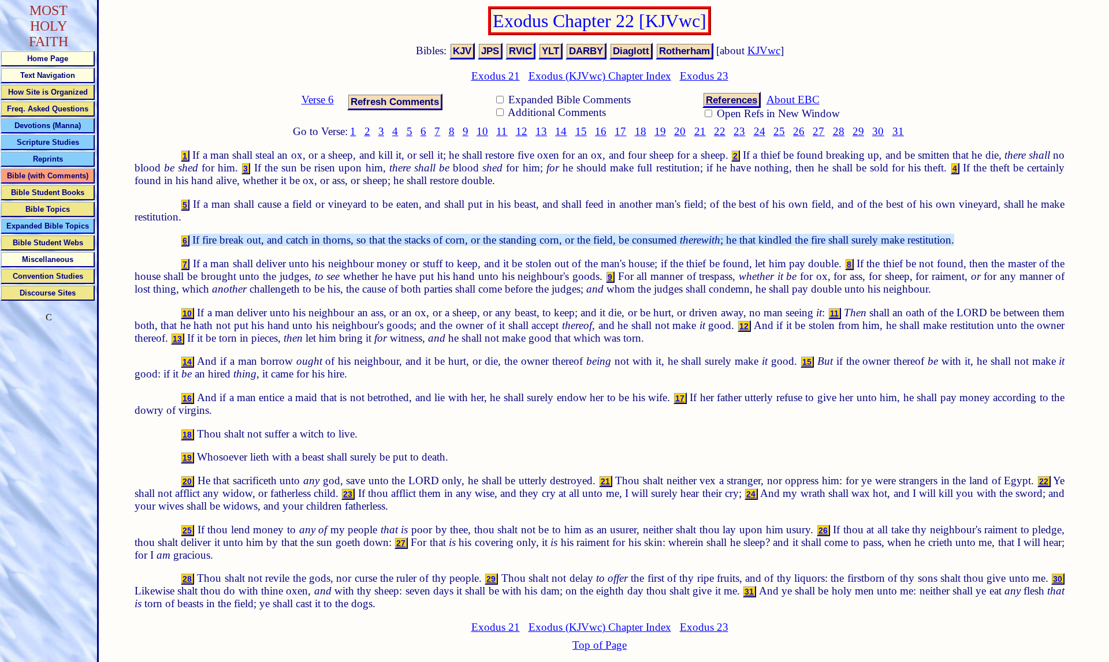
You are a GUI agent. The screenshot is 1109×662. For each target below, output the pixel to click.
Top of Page (599, 645)
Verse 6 (318, 99)
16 (600, 131)
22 (719, 131)
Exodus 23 (704, 76)
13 (541, 131)
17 (620, 131)
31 (898, 131)
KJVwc (763, 50)
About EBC (793, 99)
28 (838, 131)
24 (759, 131)
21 (700, 131)
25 (779, 131)
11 (501, 131)
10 (482, 131)
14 (561, 131)
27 (818, 131)
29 (858, 131)
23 (739, 131)
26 (799, 131)
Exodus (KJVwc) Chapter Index (600, 76)
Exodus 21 (495, 76)
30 (878, 131)
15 (581, 131)
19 (660, 131)
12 (521, 131)
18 (640, 131)
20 (680, 131)
